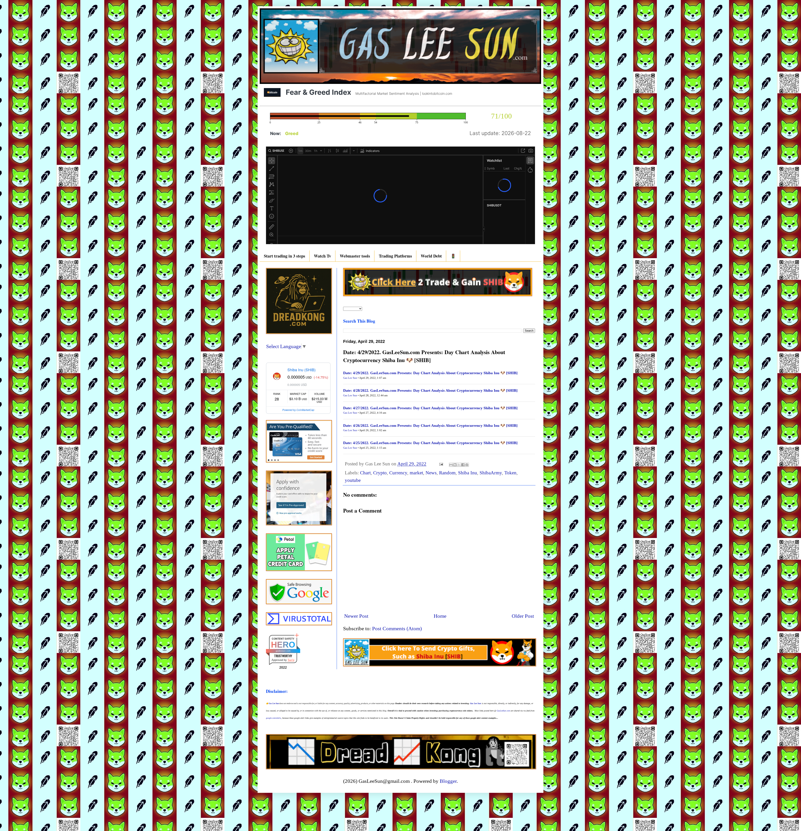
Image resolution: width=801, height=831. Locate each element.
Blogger (448, 781)
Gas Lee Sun (350, 377)
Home (440, 616)
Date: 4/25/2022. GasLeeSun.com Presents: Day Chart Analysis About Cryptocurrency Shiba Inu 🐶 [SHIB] (430, 443)
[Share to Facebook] (463, 465)
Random (447, 472)
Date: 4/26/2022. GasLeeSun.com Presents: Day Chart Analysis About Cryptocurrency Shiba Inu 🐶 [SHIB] (430, 425)
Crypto (380, 472)
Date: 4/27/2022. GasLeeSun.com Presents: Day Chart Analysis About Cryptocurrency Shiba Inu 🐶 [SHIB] (430, 408)
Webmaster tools (355, 256)
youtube (353, 480)
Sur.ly (291, 660)
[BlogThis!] (455, 465)
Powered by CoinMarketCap (298, 410)
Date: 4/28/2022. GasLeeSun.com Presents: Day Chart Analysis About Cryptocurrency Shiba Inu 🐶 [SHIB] (430, 390)
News (431, 472)
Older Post (523, 616)
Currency (398, 472)
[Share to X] (459, 465)
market (416, 472)
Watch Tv (322, 256)
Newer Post (356, 616)
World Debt (431, 256)
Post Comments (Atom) (397, 628)
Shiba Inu (467, 472)
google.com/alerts (273, 718)
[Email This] (451, 465)
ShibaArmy (491, 472)
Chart (365, 472)
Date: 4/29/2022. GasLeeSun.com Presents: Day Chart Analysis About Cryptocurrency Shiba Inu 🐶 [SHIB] (430, 373)
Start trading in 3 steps (284, 256)
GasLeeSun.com (503, 711)
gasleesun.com (283, 651)
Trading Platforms (395, 256)
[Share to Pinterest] (467, 465)
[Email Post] (440, 463)
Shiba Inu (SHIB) (301, 369)
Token (510, 472)
